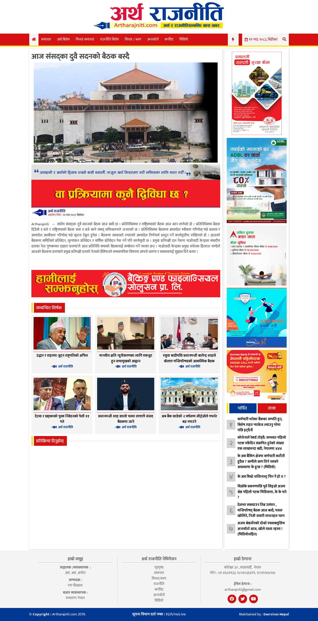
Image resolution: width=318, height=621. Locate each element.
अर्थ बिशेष (63, 39)
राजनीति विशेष (109, 39)
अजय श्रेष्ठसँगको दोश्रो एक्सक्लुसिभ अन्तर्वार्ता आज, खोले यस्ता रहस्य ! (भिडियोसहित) (261, 528)
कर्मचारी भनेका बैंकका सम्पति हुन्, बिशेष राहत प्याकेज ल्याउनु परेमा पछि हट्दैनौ (260, 424)
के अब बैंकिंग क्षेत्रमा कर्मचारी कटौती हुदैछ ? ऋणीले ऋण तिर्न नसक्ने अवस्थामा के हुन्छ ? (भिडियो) (261, 461)
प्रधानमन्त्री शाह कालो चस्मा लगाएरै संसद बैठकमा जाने (125, 419)
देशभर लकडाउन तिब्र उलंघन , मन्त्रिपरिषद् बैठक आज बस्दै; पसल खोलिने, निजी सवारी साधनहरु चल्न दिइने (261, 513)
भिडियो (183, 39)
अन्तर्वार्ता (153, 39)
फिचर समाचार (85, 39)
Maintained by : (264, 614)
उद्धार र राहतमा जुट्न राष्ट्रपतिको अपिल (62, 356)
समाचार (46, 39)
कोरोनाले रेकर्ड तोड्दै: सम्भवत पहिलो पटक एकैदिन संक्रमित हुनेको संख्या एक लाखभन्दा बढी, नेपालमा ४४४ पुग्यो (262, 446)
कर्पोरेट (169, 39)
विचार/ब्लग (159, 578)
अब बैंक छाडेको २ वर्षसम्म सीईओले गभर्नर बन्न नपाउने (189, 419)
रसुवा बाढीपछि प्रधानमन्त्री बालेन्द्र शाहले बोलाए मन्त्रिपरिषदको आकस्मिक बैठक (189, 358)
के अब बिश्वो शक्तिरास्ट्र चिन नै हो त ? (262, 477)
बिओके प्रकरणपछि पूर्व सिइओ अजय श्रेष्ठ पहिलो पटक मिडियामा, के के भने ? (262, 491)
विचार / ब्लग (133, 39)
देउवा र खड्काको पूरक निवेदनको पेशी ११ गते (62, 419)
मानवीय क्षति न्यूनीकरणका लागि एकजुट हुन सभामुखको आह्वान (125, 358)
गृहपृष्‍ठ (159, 567)
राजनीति (159, 584)
